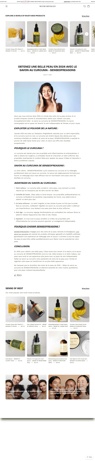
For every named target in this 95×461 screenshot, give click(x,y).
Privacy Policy (28, 435)
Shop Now (85, 16)
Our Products (11, 439)
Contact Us (10, 443)
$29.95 (58, 362)
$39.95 (72, 362)
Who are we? (11, 436)
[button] (84, 6)
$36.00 (54, 53)
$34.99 (33, 53)
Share (19, 275)
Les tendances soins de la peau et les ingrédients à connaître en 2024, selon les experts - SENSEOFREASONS (68, 391)
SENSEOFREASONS (21, 232)
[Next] (87, 34)
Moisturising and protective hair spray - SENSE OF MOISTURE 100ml (57, 360)
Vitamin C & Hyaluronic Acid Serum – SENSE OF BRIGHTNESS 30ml (79, 51)
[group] (47, 37)
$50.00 (44, 326)
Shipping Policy (29, 441)
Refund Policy (28, 438)
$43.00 (79, 53)
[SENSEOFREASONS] (47, 6)
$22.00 (23, 51)
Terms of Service (29, 444)
